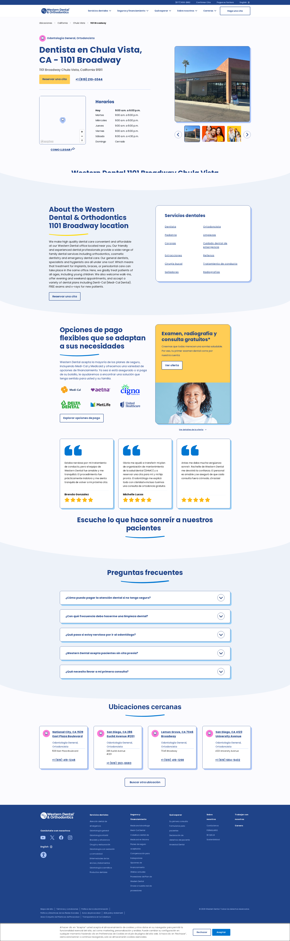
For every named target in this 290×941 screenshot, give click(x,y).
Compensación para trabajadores (156, 78)
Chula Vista (79, 23)
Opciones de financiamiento (156, 91)
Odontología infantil (117, 42)
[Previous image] (178, 134)
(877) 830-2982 (182, 2)
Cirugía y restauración (117, 64)
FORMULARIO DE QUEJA (203, 24)
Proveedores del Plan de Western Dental (154, 137)
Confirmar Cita (203, 2)
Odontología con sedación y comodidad (117, 78)
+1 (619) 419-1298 (172, 760)
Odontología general (117, 31)
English (243, 2)
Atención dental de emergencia (117, 18)
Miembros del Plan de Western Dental (153, 118)
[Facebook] (61, 839)
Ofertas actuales (152, 102)
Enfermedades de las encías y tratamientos (118, 96)
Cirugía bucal (173, 263)
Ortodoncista (212, 226)
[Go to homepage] (55, 11)
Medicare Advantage (140, 825)
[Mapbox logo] (47, 141)
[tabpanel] (86, 473)
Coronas (170, 243)
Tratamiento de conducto (220, 263)
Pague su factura (225, 2)
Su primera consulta (175, 18)
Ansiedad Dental (177, 844)
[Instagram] (70, 839)
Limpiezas (209, 235)
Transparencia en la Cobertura (96, 917)
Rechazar (202, 932)
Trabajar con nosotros (201, 37)
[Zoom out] (82, 136)
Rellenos (208, 255)
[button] (122, 104)
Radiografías (211, 272)
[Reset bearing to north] (82, 140)
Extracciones (173, 255)
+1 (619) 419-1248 (63, 760)
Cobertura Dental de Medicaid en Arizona (153, 46)
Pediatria (171, 235)
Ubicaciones (45, 23)
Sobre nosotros (185, 10)
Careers (239, 825)
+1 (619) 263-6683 (118, 763)
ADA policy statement (113, 913)
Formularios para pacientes (177, 32)
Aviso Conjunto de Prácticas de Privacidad (59, 917)
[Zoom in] (82, 132)
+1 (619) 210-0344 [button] (89, 79)
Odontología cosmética (117, 110)
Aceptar (221, 932)
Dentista (170, 226)
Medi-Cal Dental (151, 29)
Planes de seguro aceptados (153, 64)
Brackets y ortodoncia (116, 53)
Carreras (208, 10)
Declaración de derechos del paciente (177, 50)
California (63, 23)
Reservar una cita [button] (54, 79)
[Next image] (247, 134)
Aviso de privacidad (91, 913)
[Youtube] (42, 838)
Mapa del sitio (46, 909)
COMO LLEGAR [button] (61, 149)
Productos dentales (116, 122)
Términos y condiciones (67, 909)
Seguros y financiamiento (131, 10)
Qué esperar (161, 10)
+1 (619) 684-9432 (227, 760)
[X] (52, 839)
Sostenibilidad (204, 48)
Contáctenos (213, 825)
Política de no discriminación (94, 909)
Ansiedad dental (175, 66)
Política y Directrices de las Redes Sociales (59, 913)
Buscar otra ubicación (145, 782)
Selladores (172, 272)
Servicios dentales (98, 10)
